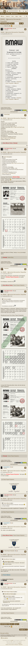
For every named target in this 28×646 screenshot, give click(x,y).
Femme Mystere (6, 503)
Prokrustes (6, 268)
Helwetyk (15, 143)
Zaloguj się (8, 13)
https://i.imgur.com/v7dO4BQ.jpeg (8, 138)
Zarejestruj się (15, 13)
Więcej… (2, 11)
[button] (9, 26)
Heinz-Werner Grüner (8, 28)
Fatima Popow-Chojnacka (18, 285)
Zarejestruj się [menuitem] (26, 11)
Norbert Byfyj (6, 114)
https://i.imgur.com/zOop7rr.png (17, 127)
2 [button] (13, 26)
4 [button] (16, 26)
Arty (11, 641)
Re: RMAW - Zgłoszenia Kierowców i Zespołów (13, 118)
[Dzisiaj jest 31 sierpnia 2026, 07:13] (24, 16)
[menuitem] (26, 16)
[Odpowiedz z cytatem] (25, 29)
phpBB (12, 640)
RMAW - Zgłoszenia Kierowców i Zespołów (10, 20)
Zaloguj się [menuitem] (24, 11)
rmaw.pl (19, 252)
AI (20, 11)
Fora (5, 11)
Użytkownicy (7, 11)
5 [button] (18, 26)
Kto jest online (4, 633)
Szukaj (3, 13)
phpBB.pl (19, 643)
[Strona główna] (14, 4)
